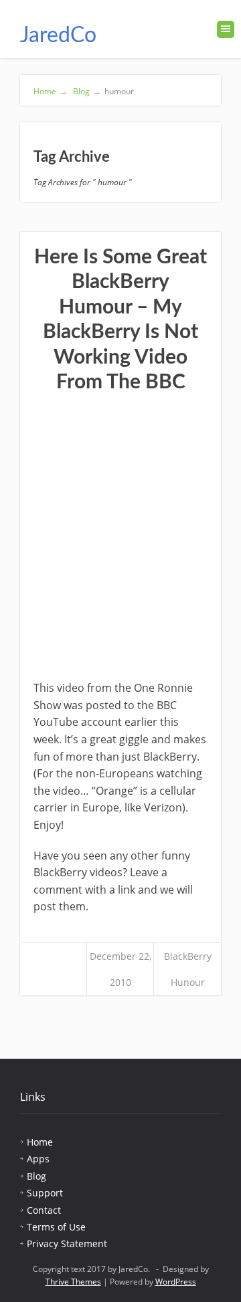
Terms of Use (56, 1226)
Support (45, 1192)
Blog (86, 91)
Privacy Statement (67, 1243)
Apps (38, 1158)
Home (50, 91)
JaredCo (58, 35)
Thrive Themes (73, 1281)
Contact (44, 1210)
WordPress (175, 1281)
